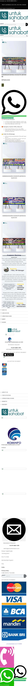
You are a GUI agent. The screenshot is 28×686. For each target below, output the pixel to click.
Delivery (4, 322)
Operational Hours (7, 316)
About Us (4, 310)
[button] (14, 21)
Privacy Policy (5, 570)
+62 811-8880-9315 (16, 348)
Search (2, 23)
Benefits (4, 401)
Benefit (3, 319)
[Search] (27, 24)
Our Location (5, 313)
